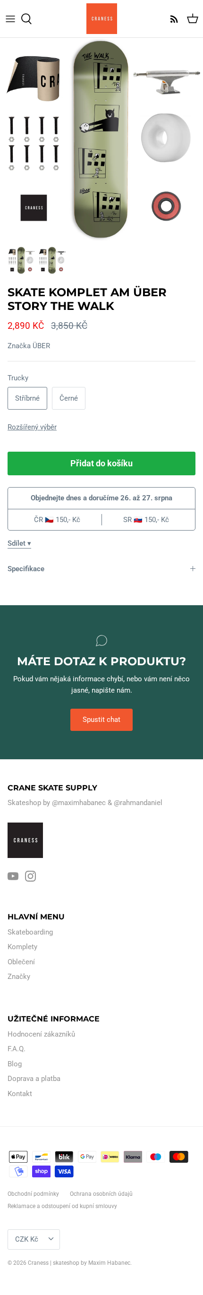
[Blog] (171, 19)
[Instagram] (30, 876)
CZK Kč (26, 1239)
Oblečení (21, 962)
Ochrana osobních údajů (101, 1194)
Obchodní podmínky (33, 1194)
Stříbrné (27, 398)
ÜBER (41, 346)
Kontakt (20, 1093)
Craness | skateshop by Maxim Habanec (79, 1263)
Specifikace (26, 569)
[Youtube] (13, 876)
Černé (68, 398)
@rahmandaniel (138, 802)
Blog (15, 1064)
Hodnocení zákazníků (41, 1034)
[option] (101, 139)
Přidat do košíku (101, 463)
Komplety (22, 947)
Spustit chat (101, 719)
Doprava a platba (34, 1078)
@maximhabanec (79, 802)
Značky (19, 976)
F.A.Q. (16, 1049)
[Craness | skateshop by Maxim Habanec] (101, 18)
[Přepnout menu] (10, 19)
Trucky (18, 378)
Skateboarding (30, 932)
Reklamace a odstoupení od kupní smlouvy (62, 1206)
